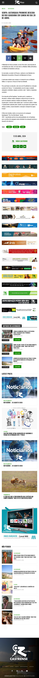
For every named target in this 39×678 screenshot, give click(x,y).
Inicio (3, 8)
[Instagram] (17, 146)
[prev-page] (3, 628)
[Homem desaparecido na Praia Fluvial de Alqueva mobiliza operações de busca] (7, 361)
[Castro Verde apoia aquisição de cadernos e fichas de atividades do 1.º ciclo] (19, 418)
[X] (14, 58)
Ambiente (7, 494)
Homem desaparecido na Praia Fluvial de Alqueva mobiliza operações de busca (25, 359)
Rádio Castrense (22, 141)
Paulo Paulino (19, 676)
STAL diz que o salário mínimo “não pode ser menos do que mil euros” (25, 618)
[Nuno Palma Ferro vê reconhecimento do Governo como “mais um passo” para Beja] (7, 347)
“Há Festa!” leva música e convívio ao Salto (24, 587)
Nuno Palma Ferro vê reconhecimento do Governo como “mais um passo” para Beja (25, 346)
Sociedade (11, 8)
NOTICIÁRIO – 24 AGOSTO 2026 (13, 466)
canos (9, 127)
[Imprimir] (30, 58)
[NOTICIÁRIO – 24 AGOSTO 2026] (19, 450)
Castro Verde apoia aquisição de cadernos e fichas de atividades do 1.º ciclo (18, 434)
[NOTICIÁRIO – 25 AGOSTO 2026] (19, 387)
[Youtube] (24, 146)
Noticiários (8, 400)
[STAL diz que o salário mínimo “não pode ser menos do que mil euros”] (7, 617)
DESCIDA (16, 127)
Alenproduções (30, 676)
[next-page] (6, 628)
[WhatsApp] (19, 58)
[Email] (25, 58)
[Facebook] (8, 58)
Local (6, 431)
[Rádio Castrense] (19, 2)
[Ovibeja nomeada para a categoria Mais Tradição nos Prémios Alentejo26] (7, 334)
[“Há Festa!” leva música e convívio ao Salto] (7, 587)
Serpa (22, 127)
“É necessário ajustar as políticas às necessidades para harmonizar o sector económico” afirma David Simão (25, 602)
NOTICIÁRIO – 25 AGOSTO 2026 (13, 402)
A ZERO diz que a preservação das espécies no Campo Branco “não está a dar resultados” (18, 497)
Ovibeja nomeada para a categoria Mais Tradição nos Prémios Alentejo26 (24, 332)
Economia (17, 598)
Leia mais (17, 339)
